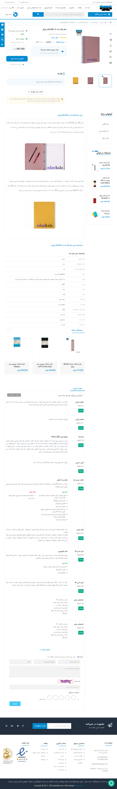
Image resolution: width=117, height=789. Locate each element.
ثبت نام (4, 7)
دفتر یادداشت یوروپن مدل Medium (17, 365)
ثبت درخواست (40, 725)
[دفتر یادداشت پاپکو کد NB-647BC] (95, 200)
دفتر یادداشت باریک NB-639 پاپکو (104, 164)
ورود (10, 7)
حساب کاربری (24, 2)
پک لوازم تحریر (104, 131)
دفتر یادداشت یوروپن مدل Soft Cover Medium (105, 180)
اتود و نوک (105, 138)
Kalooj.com (78, 785)
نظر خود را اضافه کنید (14, 395)
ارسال (15, 704)
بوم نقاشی (105, 124)
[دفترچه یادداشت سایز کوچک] (95, 214)
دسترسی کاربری (10, 2)
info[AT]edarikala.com (100, 764)
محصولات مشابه (76, 330)
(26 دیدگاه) (54, 38)
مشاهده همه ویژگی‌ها (37, 92)
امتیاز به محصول (74, 692)
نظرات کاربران (77, 388)
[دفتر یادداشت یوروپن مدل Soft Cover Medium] (95, 184)
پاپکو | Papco (60, 42)
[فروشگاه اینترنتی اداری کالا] (110, 22)
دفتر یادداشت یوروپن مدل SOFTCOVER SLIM (45, 365)
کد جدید (77, 681)
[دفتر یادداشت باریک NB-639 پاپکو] (95, 167)
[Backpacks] (72, 345)
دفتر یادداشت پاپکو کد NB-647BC (105, 197)
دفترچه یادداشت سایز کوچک (105, 212)
